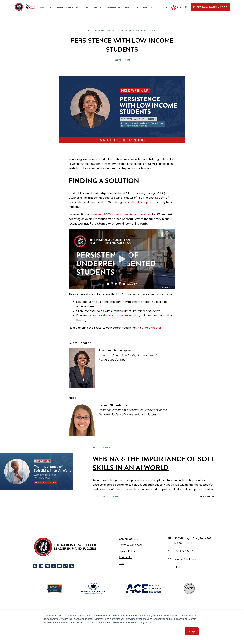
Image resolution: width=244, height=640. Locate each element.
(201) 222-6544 (183, 551)
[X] (53, 566)
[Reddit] (71, 566)
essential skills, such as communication (113, 315)
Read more (207, 496)
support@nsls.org (185, 559)
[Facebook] (35, 566)
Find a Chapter (67, 7)
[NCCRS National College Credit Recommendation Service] (93, 588)
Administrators (118, 7)
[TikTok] (65, 566)
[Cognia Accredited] (189, 588)
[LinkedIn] (47, 566)
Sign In (182, 7)
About (44, 7)
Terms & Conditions (131, 545)
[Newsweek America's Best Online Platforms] (54, 588)
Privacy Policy (127, 551)
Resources (145, 7)
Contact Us (125, 557)
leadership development (139, 202)
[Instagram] (41, 566)
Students (92, 7)
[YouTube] (59, 566)
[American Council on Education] (143, 588)
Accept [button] (191, 631)
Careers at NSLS (129, 539)
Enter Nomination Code (210, 7)
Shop (163, 7)
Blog (121, 563)
